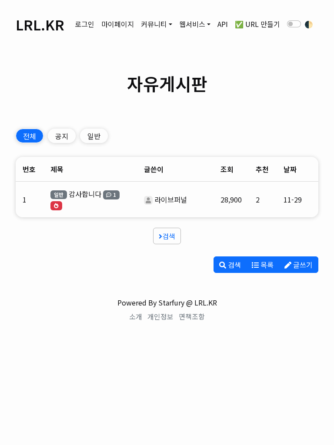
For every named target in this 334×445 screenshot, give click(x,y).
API (222, 24)
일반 (93, 136)
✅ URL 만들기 (257, 24)
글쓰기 (302, 264)
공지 (61, 136)
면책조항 (192, 316)
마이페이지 (117, 24)
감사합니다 (85, 194)
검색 (168, 236)
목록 (266, 264)
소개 (135, 316)
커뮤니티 (154, 24)
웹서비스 (192, 24)
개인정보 (160, 316)
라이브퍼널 (170, 199)
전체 (29, 136)
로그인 (84, 24)
